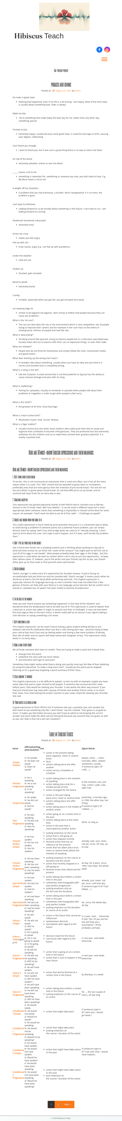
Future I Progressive (18, 957)
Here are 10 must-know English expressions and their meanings (61, 452)
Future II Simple (17, 974)
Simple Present (16, 764)
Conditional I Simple (18, 1012)
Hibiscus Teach (39, 36)
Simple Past (18, 803)
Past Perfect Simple (18, 885)
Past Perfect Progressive (18, 904)
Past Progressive (18, 822)
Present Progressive (18, 785)
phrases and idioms (61, 84)
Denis (78, 90)
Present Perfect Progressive (18, 866)
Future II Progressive (18, 993)
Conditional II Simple (18, 1052)
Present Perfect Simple (16, 844)
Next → (68, 1104)
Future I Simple (16, 922)
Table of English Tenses (61, 734)
